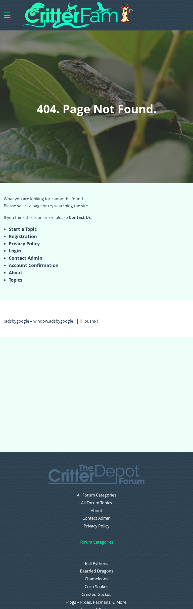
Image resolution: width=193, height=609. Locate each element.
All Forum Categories (96, 495)
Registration (23, 236)
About (15, 273)
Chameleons (96, 579)
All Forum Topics (96, 503)
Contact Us (80, 217)
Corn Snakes (96, 586)
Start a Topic (23, 229)
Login (15, 251)
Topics (15, 280)
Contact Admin (25, 258)
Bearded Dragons (96, 571)
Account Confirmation (34, 265)
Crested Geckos (96, 594)
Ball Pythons (96, 563)
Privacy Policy (24, 244)
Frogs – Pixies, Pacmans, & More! (96, 602)
